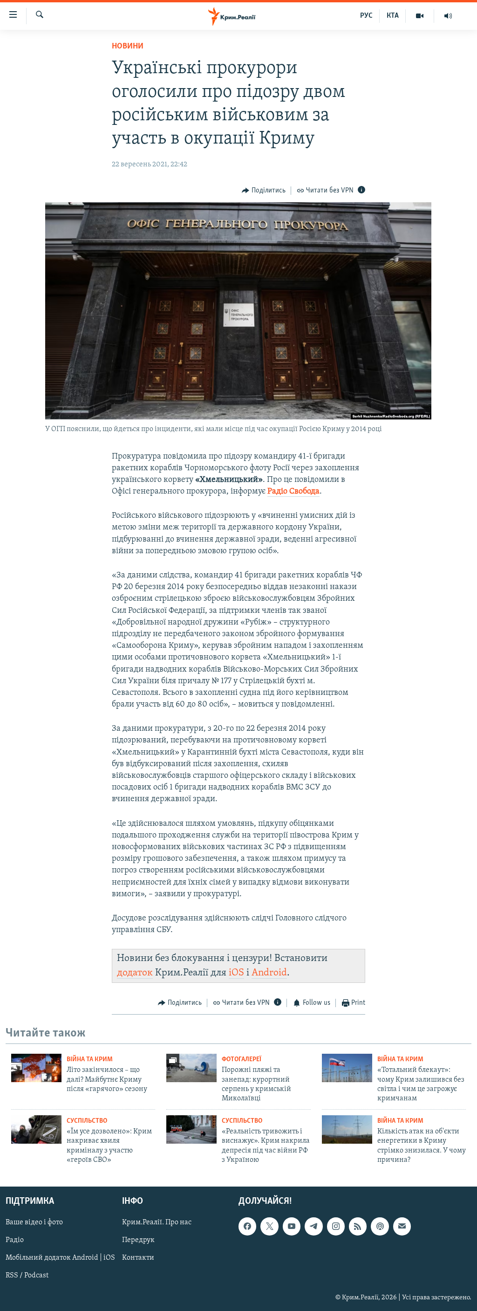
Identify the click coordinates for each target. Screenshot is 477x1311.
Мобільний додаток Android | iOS (60, 1258)
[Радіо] (448, 15)
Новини (127, 46)
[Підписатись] (402, 1226)
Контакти (138, 1258)
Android (269, 973)
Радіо (15, 1240)
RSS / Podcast (27, 1275)
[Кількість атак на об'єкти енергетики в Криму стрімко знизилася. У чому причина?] (347, 1129)
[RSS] (358, 1226)
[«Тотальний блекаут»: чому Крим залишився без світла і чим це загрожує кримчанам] (347, 1068)
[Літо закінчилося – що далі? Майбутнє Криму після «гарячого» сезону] (36, 1068)
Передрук (138, 1240)
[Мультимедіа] (420, 15)
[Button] (264, 191)
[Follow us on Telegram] (313, 1226)
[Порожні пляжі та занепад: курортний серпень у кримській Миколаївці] (191, 1068)
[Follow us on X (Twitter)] (269, 1226)
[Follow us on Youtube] (291, 1226)
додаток (135, 973)
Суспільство (87, 1121)
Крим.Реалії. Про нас (156, 1222)
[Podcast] (379, 1226)
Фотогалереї (241, 1059)
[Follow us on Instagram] (336, 1226)
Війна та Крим (90, 1059)
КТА (393, 16)
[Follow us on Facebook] (247, 1226)
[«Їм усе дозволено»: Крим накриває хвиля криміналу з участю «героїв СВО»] (36, 1129)
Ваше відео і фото (34, 1222)
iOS (236, 973)
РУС (366, 16)
